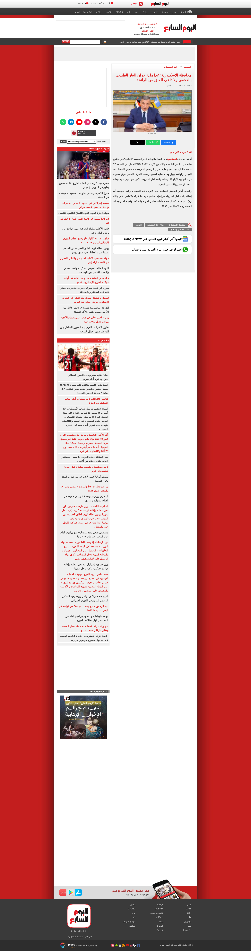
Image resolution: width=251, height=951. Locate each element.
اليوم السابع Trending (99, 148)
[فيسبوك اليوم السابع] (104, 122)
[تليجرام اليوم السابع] (71, 122)
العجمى (139, 225)
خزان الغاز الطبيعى (155, 225)
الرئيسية (187, 67)
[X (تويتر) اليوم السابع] (95, 122)
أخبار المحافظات (170, 67)
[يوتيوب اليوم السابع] (79, 122)
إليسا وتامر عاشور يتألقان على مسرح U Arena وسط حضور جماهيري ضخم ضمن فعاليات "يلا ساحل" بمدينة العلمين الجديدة (84, 389)
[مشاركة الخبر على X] (137, 142)
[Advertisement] (125, 856)
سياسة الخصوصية (75, 936)
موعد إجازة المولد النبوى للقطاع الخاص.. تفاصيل (83, 213)
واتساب (150, 142)
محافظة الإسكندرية (177, 225)
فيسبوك (166, 142)
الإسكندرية (172, 159)
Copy (63, 141)
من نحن (88, 936)
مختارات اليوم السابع (98, 691)
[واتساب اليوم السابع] (63, 122)
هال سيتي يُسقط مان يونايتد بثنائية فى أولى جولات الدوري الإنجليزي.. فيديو (148, 42)
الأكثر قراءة (103, 340)
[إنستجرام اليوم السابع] (87, 122)
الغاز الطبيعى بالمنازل (179, 229)
